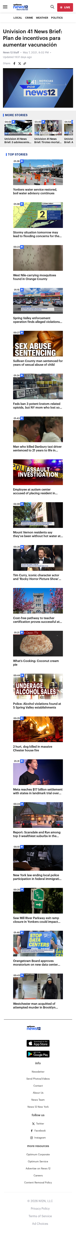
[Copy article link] (24, 63)
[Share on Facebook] (14, 63)
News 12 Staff (11, 52)
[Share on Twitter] (19, 63)
